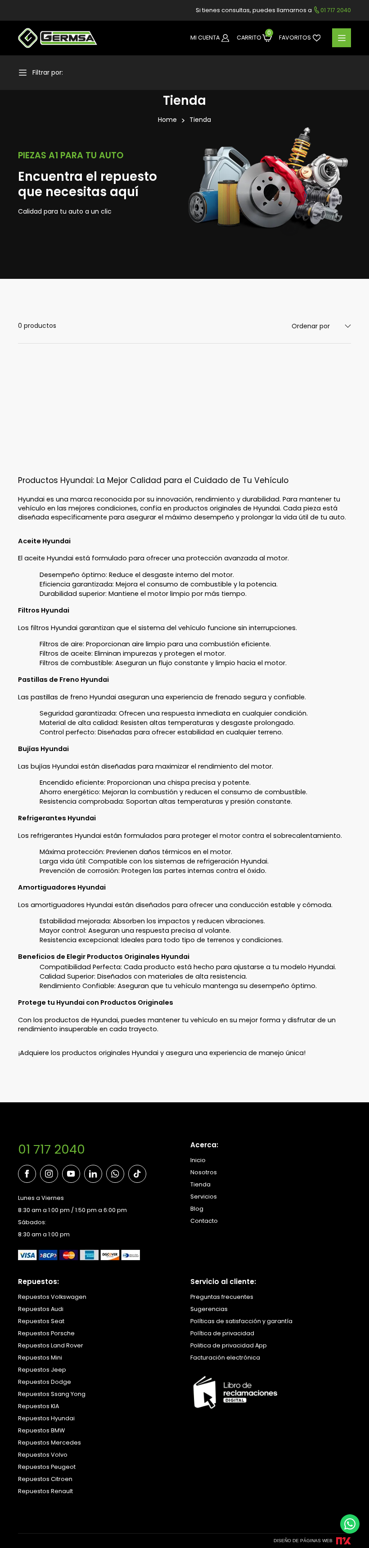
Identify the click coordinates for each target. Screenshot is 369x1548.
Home (167, 119)
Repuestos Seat (41, 1321)
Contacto (204, 1221)
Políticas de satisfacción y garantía (241, 1321)
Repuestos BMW (41, 1430)
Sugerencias (209, 1309)
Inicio (198, 1160)
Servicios (203, 1196)
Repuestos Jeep (42, 1370)
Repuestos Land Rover (50, 1345)
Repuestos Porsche (46, 1333)
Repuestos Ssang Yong (52, 1394)
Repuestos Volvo (43, 1455)
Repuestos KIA (38, 1406)
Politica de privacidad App (228, 1345)
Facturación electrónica (225, 1357)
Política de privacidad (222, 1333)
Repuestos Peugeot (47, 1467)
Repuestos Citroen (45, 1479)
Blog (196, 1208)
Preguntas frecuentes (221, 1297)
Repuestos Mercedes (49, 1442)
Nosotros (203, 1172)
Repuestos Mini (40, 1357)
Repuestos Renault (45, 1491)
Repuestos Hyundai (46, 1418)
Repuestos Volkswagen (52, 1297)
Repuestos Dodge (44, 1382)
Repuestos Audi (40, 1309)
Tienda (200, 119)
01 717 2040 (51, 1149)
